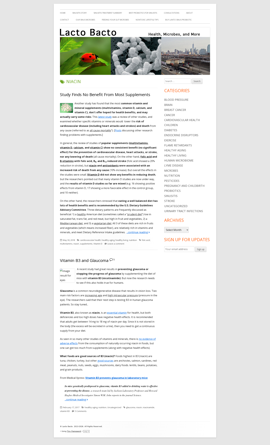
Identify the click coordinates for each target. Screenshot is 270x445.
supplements (86, 243)
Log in (86, 431)
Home (62, 13)
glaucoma (130, 407)
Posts (118, 130)
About (189, 13)
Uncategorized (114, 407)
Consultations (171, 13)
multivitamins (66, 243)
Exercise (170, 140)
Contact (64, 19)
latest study (105, 117)
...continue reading (138, 232)
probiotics (172, 191)
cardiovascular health (90, 240)
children (171, 125)
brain (168, 105)
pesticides (171, 181)
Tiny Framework (74, 431)
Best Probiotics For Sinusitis (143, 13)
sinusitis (171, 196)
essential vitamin (117, 312)
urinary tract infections (183, 211)
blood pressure (176, 100)
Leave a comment (116, 243)
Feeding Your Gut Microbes (115, 19)
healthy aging (108, 240)
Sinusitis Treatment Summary (108, 13)
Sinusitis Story (79, 13)
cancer (169, 115)
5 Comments (81, 411)
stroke (169, 201)
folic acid (146, 240)
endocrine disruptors (181, 135)
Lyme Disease (173, 165)
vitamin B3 (65, 411)
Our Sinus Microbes (85, 19)
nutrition (133, 240)
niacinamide (148, 407)
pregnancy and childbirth (184, 186)
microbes (171, 170)
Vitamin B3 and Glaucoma (84, 260)
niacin (76, 243)
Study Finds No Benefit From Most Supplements (105, 94)
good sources (105, 360)
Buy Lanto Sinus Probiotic (178, 19)
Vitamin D (97, 243)
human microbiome (178, 160)
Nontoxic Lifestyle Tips (147, 19)
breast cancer (175, 110)
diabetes (170, 130)
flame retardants (178, 145)
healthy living (121, 240)
